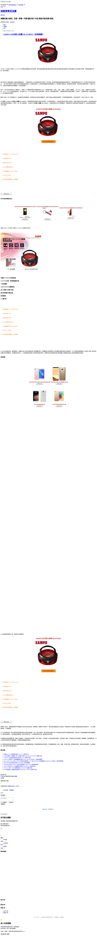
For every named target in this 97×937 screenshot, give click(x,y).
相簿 (4, 24)
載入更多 (3, 795)
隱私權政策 (56, 917)
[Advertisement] (48, 875)
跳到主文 (3, 15)
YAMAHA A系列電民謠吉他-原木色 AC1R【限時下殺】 (17, 757)
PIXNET (37, 917)
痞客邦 (9, 786)
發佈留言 (3, 804)
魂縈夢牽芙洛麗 (8, 11)
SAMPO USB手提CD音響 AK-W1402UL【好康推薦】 (23, 34)
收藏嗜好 (11, 790)
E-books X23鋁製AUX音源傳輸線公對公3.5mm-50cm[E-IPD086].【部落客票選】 (23, 759)
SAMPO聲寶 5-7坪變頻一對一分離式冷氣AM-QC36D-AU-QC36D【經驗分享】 (23, 756)
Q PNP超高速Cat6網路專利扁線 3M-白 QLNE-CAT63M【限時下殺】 (20, 769)
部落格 (5, 26)
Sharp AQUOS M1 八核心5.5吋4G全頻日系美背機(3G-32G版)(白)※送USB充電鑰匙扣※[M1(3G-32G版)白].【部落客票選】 (33, 761)
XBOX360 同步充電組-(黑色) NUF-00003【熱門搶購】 (16, 762)
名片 (4, 28)
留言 (13, 786)
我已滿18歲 (3, 934)
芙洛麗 (2, 778)
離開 (8, 934)
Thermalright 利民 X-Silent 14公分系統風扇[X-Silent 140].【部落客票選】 (21, 764)
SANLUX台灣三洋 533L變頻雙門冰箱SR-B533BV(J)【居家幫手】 (19, 766)
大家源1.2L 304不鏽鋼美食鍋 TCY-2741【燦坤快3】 (16, 754)
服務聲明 (62, 917)
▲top (2, 792)
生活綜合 (12, 22)
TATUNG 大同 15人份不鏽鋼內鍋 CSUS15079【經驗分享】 (18, 768)
